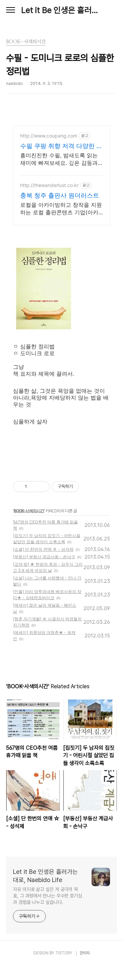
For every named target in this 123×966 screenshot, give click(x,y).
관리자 (85, 953)
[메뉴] (10, 10)
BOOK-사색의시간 (29, 510)
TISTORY (63, 953)
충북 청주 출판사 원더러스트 (59, 195)
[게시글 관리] (42, 486)
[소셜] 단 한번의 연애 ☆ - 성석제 (43, 549)
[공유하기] (33, 486)
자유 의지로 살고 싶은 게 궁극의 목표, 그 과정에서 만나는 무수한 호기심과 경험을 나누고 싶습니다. (47, 895)
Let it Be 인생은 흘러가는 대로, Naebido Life (61, 10)
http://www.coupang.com (48, 136)
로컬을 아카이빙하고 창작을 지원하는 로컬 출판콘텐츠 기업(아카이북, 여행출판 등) (61, 208)
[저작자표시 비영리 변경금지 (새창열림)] (88, 486)
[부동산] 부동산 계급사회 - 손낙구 (44, 556)
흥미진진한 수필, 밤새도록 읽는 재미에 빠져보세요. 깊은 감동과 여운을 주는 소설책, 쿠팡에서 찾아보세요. (59, 159)
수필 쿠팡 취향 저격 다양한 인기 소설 (61, 146)
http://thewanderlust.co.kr (49, 185)
